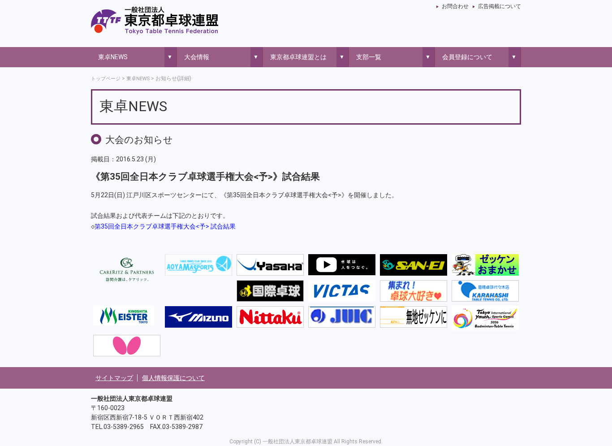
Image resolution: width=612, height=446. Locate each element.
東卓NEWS (113, 57)
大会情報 (196, 57)
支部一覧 (368, 57)
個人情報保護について (173, 377)
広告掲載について (499, 6)
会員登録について (467, 57)
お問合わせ (455, 6)
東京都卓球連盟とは (298, 57)
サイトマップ (114, 377)
